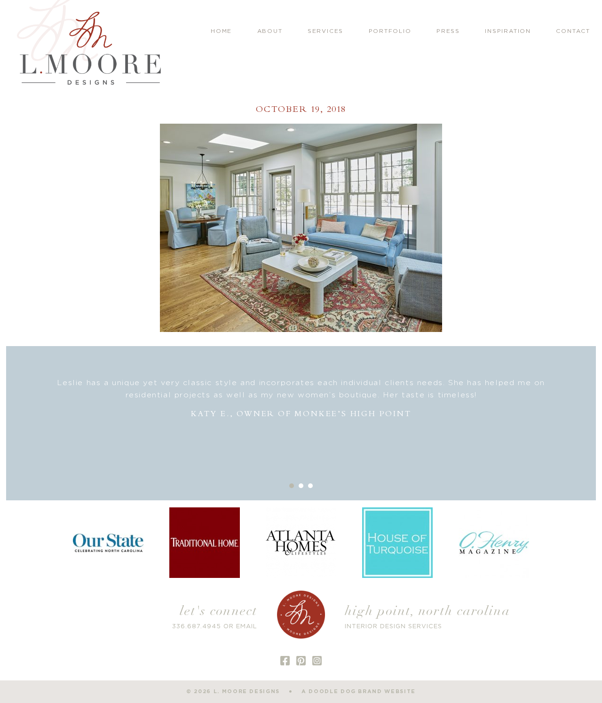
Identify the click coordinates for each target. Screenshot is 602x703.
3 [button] (310, 485)
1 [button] (291, 485)
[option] (301, 398)
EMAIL (246, 627)
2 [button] (301, 485)
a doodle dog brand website (358, 691)
